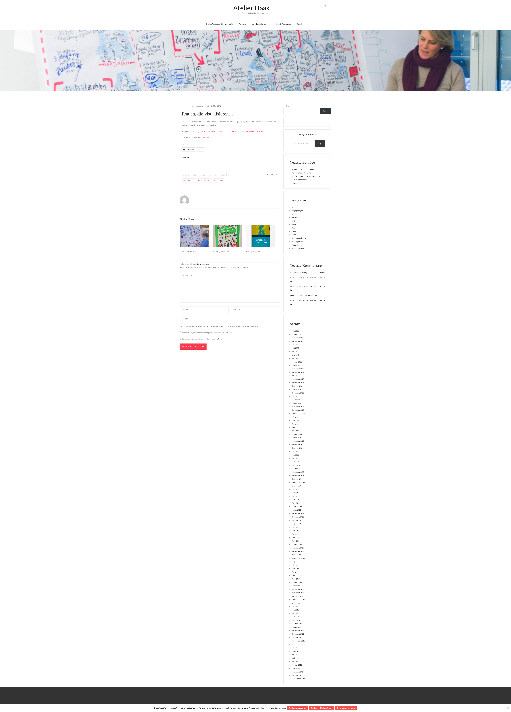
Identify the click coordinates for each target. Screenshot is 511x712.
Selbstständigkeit (299, 238)
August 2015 (296, 644)
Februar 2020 (297, 468)
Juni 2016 (295, 610)
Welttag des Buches (253, 252)
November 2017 (298, 551)
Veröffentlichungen (259, 24)
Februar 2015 (297, 665)
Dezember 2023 (298, 379)
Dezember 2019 (298, 472)
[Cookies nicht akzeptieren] (507, 708)
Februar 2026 (297, 334)
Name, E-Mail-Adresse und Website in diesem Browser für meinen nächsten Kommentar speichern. (219, 326)
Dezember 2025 (298, 338)
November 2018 (298, 517)
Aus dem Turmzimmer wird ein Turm (306, 176)
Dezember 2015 (298, 630)
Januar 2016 (296, 627)
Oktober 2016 (297, 596)
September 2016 (298, 599)
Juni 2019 (295, 493)
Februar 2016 (297, 623)
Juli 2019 (295, 489)
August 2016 (296, 603)
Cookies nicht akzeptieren (321, 708)
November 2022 (298, 393)
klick (320, 143)
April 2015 (295, 658)
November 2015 (298, 634)
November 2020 (298, 444)
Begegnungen (297, 210)
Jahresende (296, 183)
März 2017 (296, 579)
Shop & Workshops (283, 24)
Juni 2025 (295, 348)
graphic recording (208, 175)
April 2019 (295, 499)
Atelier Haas (251, 8)
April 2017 (295, 575)
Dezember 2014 (298, 672)
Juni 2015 (295, 651)
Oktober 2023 (297, 386)
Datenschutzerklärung (346, 708)
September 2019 (298, 482)
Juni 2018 (295, 530)
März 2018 (296, 541)
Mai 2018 (295, 534)
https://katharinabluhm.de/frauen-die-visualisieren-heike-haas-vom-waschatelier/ (231, 131)
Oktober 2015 (297, 637)
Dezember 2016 (298, 589)
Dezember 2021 (298, 406)
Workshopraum (298, 248)
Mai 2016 (295, 613)
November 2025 (298, 341)
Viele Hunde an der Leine (301, 173)
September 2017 (298, 558)
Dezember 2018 (298, 513)
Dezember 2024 (298, 369)
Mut (293, 228)
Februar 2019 (297, 506)
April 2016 (295, 617)
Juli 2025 (295, 344)
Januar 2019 (296, 510)
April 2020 (295, 462)
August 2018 (296, 524)
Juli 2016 (295, 606)
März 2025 (296, 358)
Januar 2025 (296, 365)
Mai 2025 (295, 351)
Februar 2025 (297, 362)
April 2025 (295, 355)
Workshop (218, 180)
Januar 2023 (296, 389)
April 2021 (295, 427)
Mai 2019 (295, 496)
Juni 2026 (295, 331)
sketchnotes (188, 180)
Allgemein (295, 207)
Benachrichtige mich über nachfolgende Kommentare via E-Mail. (207, 332)
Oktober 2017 (297, 555)
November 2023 (298, 382)
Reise (294, 231)
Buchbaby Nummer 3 (221, 252)
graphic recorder (190, 175)
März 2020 (296, 465)
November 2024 (298, 372)
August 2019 (296, 486)
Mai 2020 (295, 458)
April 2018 (295, 537)
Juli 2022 (295, 396)
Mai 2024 (295, 375)
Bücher (294, 214)
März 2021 (296, 431)
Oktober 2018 (297, 520)
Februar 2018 (297, 544)
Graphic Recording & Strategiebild (219, 24)
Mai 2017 (295, 572)
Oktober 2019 (297, 479)
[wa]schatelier (203, 137)
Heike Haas (294, 278)
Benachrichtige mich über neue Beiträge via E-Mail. (202, 339)
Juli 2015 (295, 648)
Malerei (294, 224)
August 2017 (296, 561)
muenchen (225, 175)
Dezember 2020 (298, 441)
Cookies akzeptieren (297, 708)
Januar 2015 (296, 668)
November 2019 (298, 475)
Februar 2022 (297, 400)
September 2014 (298, 679)
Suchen (286, 106)
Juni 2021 (295, 420)
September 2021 (298, 413)
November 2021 (298, 410)
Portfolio (242, 24)
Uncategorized (297, 241)
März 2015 (296, 661)
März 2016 (296, 620)
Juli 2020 (295, 451)
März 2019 (296, 503)
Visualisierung (202, 106)
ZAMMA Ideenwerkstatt (189, 252)
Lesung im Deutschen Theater (303, 169)
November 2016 (298, 592)
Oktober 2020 (297, 448)
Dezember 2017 (298, 548)
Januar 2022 (296, 403)
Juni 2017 (295, 568)
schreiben (296, 234)
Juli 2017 (295, 565)
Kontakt (300, 24)
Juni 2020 (295, 455)
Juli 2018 (295, 527)
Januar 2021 (296, 437)
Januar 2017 (296, 586)
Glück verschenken (299, 180)
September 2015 (298, 641)
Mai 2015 (295, 654)
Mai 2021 (295, 424)
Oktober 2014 (297, 675)
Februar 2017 (297, 582)
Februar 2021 (297, 434)
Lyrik (293, 221)
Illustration (296, 217)
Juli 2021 (295, 417)
